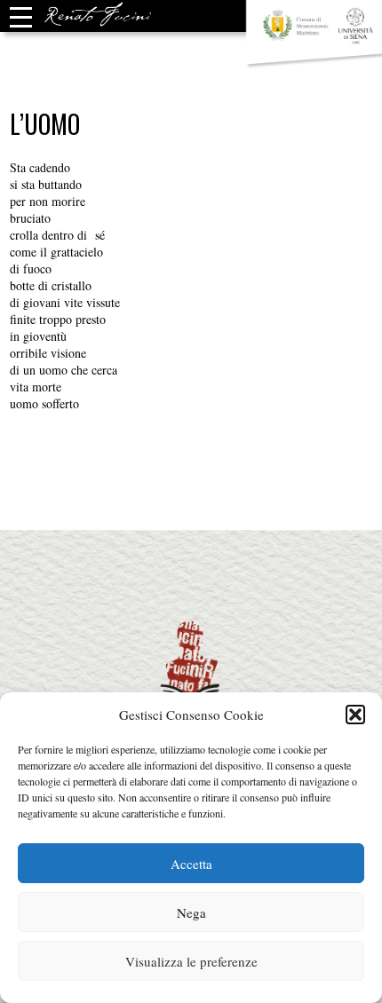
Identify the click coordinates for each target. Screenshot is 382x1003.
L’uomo (45, 124)
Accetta (191, 864)
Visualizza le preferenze (191, 961)
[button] (355, 714)
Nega (191, 912)
